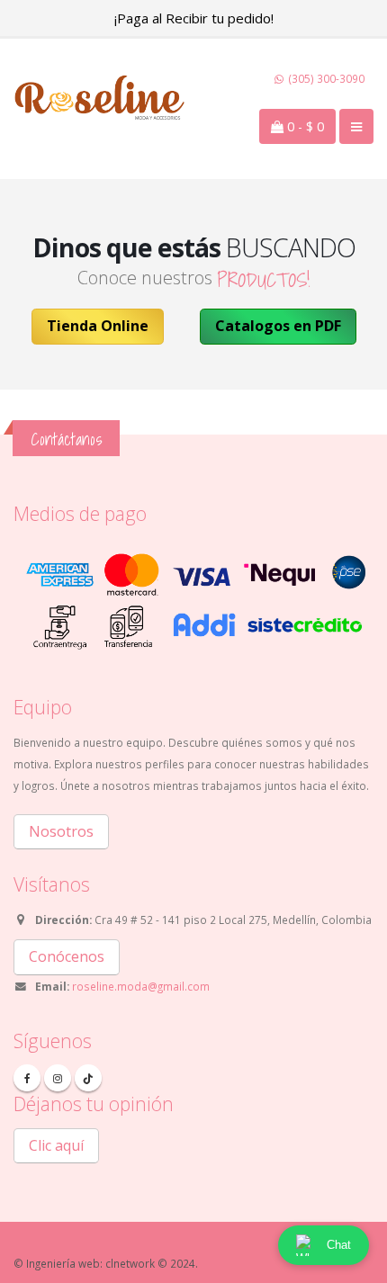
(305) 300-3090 (325, 78)
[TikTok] (88, 1077)
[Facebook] (27, 1077)
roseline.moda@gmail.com (141, 986)
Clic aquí (56, 1145)
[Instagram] (57, 1077)
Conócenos (66, 956)
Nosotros (61, 831)
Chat (339, 1245)
